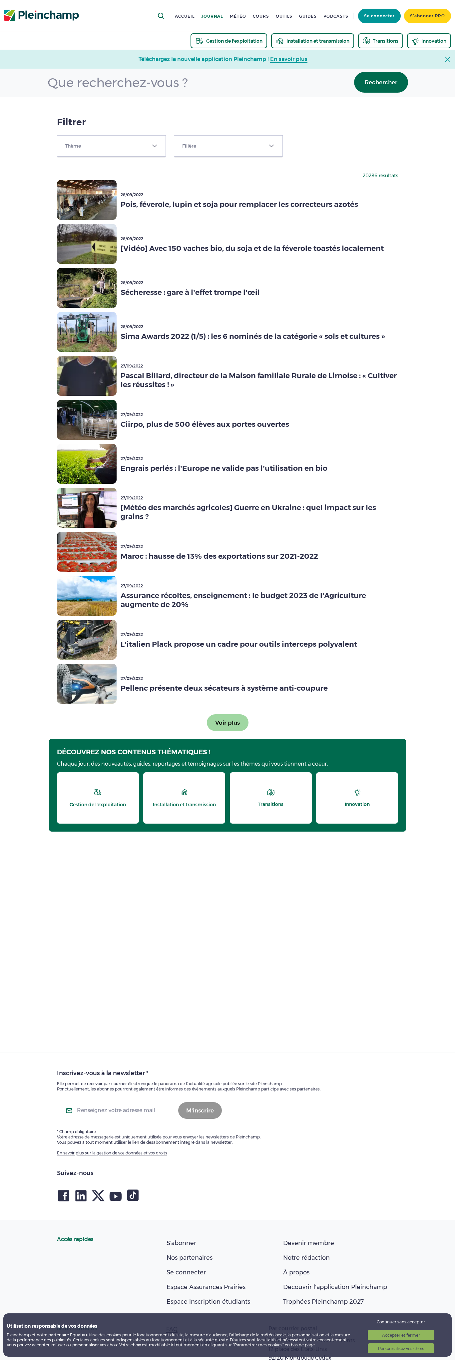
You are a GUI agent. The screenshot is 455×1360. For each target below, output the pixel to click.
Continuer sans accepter (401, 1321)
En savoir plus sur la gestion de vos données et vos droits (112, 1152)
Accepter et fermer (401, 1335)
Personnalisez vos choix (401, 1348)
